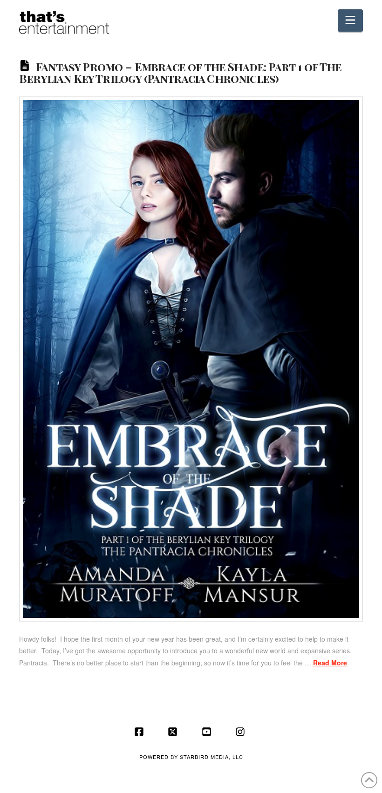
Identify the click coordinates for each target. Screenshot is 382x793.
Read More (330, 662)
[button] (350, 20)
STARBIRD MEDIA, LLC (211, 756)
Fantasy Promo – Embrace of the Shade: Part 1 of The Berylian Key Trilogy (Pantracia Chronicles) (180, 72)
